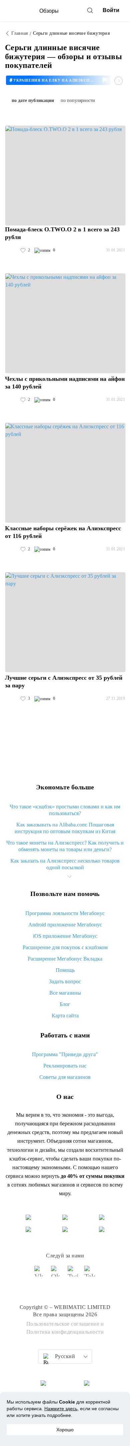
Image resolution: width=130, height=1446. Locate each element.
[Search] (90, 10)
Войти (111, 10)
